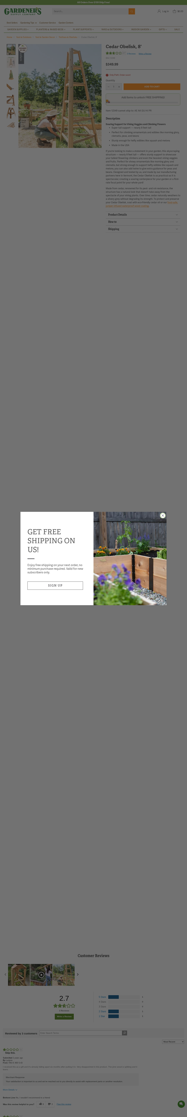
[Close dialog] (162, 515)
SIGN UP (55, 585)
